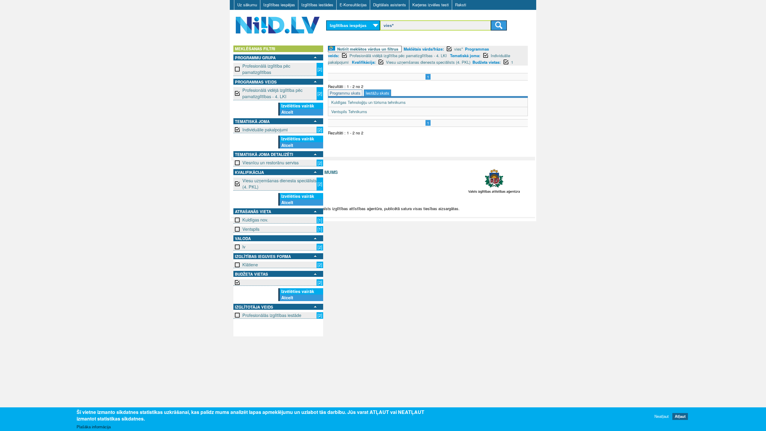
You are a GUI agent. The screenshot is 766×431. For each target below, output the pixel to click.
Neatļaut (661, 417)
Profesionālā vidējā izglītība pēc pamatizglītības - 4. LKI (272, 93)
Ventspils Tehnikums (349, 111)
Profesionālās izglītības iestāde (271, 315)
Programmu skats (345, 93)
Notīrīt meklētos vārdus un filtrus (367, 49)
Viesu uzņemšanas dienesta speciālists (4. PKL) (279, 183)
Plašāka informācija (94, 427)
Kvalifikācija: (364, 62)
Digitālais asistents (389, 4)
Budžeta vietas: (486, 62)
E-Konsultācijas (353, 4)
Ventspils (250, 229)
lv (243, 247)
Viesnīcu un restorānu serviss (270, 163)
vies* (458, 49)
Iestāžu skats (377, 93)
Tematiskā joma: (465, 55)
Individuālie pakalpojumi (265, 130)
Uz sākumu (247, 4)
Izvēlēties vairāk (297, 106)
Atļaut (680, 417)
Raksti (460, 4)
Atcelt (287, 112)
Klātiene (250, 265)
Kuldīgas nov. (255, 220)
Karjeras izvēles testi (430, 4)
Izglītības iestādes (317, 4)
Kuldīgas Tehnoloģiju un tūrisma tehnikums (368, 102)
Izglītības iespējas (279, 4)
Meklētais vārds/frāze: (424, 49)
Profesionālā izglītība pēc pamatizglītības (266, 69)
